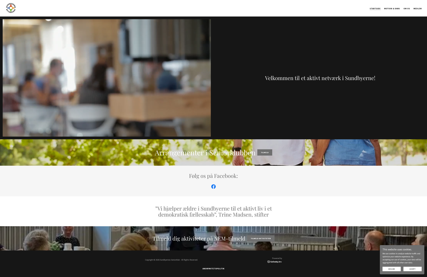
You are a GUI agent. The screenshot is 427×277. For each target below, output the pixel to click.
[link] (10, 8)
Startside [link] (375, 8)
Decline (391, 269)
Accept (412, 269)
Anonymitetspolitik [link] (213, 268)
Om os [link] (407, 8)
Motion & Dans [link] (392, 8)
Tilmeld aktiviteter (261, 238)
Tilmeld (265, 152)
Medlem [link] (418, 8)
